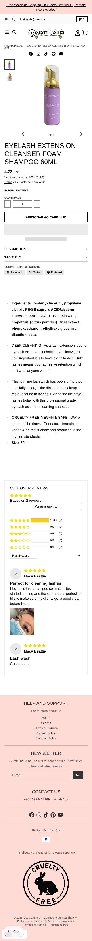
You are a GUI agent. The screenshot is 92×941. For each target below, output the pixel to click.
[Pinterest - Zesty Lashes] (53, 54)
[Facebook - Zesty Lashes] (31, 54)
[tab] (51, 135)
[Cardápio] (7, 32)
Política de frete (59, 924)
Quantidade (12, 197)
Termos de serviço (35, 924)
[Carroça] (85, 33)
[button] (46, 229)
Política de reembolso (30, 921)
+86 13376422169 (37, 799)
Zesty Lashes (32, 917)
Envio (8, 182)
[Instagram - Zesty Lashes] (38, 54)
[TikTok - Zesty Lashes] (46, 54)
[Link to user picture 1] (22, 621)
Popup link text (16, 190)
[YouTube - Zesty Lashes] (61, 54)
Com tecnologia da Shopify (60, 917)
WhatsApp (61, 799)
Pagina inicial (13, 45)
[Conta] (77, 33)
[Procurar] (14, 32)
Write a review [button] (46, 507)
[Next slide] (81, 134)
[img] (35, 570)
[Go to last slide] (23, 134)
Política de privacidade (61, 921)
